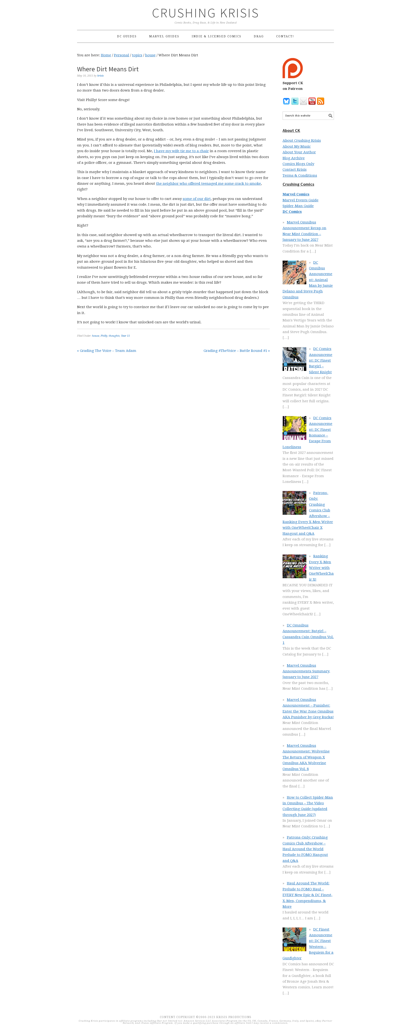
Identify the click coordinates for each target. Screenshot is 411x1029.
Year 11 (125, 335)
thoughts (114, 335)
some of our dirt (197, 199)
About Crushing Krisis (302, 140)
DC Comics (292, 211)
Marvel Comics (296, 194)
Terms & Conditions (300, 175)
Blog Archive (294, 158)
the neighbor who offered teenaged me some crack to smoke (208, 183)
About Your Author (299, 152)
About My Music (297, 146)
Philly (104, 335)
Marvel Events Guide (300, 200)
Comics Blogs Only (298, 164)
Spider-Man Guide (298, 206)
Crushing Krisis (205, 13)
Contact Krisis (295, 169)
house (95, 335)
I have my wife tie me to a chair (181, 151)
